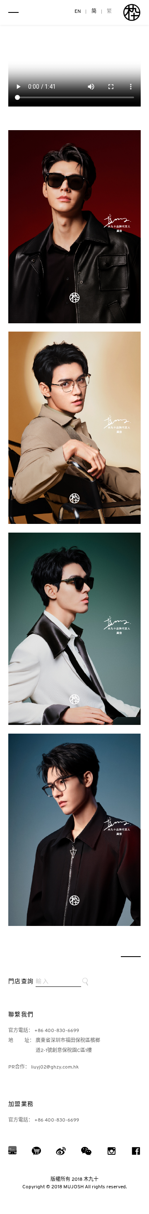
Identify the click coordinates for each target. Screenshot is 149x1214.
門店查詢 (21, 982)
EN (77, 11)
